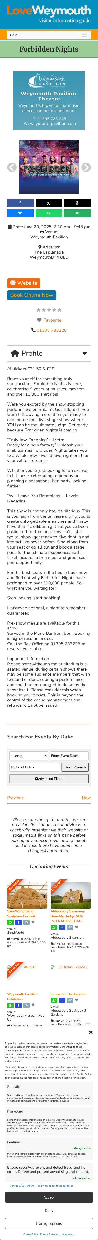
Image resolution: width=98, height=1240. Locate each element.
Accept (49, 1197)
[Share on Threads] (77, 203)
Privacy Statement (50, 1234)
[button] (90, 1032)
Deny (49, 1210)
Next (86, 798)
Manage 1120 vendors (22, 1185)
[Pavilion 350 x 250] (49, 73)
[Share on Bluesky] (20, 213)
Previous (15, 798)
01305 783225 (52, 330)
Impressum (68, 1234)
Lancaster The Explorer (69, 994)
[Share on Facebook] (20, 203)
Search (75, 767)
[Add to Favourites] (33, 922)
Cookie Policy (30, 1234)
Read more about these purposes (54, 1185)
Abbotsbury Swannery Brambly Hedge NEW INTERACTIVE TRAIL (68, 916)
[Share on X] (49, 203)
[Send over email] (77, 213)
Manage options (49, 1223)
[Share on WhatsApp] (49, 213)
